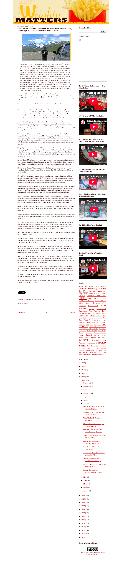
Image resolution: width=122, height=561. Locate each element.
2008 (83, 527)
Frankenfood (93, 305)
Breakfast (103, 294)
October (86, 390)
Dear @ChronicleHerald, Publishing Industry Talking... (94, 436)
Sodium (82, 348)
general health (101, 309)
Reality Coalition (84, 337)
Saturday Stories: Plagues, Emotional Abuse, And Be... (92, 442)
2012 (83, 513)
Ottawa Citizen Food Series (97, 327)
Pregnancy (89, 333)
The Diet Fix (83, 352)
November (86, 386)
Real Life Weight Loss (100, 335)
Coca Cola (92, 298)
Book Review (94, 293)
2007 (83, 530)
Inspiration (92, 318)
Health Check (90, 313)
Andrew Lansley (94, 286)
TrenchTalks (100, 352)
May (85, 477)
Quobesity (89, 335)
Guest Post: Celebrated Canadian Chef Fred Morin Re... (93, 448)
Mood (91, 325)
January (86, 491)
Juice (104, 318)
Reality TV (95, 337)
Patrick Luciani (102, 331)
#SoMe (81, 286)
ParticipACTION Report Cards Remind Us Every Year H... (92, 430)
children (83, 298)
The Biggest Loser (100, 350)
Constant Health (102, 298)
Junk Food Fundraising (88, 320)
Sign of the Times (100, 346)
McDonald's (101, 322)
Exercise (96, 303)
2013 (83, 509)
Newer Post (21, 312)
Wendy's (101, 354)
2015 (83, 502)
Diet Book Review (88, 301)
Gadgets (91, 309)
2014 (83, 506)
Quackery (82, 335)
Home (46, 312)
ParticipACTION (92, 331)
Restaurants (82, 343)
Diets (81, 303)
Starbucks (103, 348)
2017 (83, 495)
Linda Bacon (90, 322)
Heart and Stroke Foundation (92, 316)
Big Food (83, 291)
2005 (83, 537)
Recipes (104, 337)
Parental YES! (82, 331)
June (85, 404)
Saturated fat (93, 343)
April (85, 480)
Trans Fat (92, 352)
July (84, 400)
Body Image (83, 294)
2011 (83, 516)
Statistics (81, 350)
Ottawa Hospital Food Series (88, 329)
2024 (83, 363)
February (86, 487)
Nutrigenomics (97, 325)
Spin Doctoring (93, 348)
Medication (82, 325)
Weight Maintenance (93, 354)
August (85, 397)
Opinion (85, 326)
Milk (87, 324)
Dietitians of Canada (100, 301)
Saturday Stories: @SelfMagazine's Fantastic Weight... (94, 407)
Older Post (71, 312)
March (85, 484)
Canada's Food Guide (96, 295)
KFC (100, 320)
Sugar (86, 350)
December (86, 383)
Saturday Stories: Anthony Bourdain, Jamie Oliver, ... (92, 459)
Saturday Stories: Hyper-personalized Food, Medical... (93, 471)
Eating (88, 303)
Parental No (102, 329)
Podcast (81, 333)
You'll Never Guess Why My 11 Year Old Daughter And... (94, 465)
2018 (83, 380)
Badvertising (92, 288)
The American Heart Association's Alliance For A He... (93, 454)
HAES (99, 311)
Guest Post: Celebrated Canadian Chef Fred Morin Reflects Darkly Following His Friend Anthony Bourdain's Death (45, 29)
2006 (83, 534)
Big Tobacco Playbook (97, 291)
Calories (82, 295)
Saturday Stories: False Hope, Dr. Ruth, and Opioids (93, 425)
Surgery (91, 350)
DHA (80, 301)
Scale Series (91, 346)
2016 (83, 499)
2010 (83, 520)
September (87, 393)
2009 (83, 523)
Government (83, 311)
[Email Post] (43, 299)
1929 (86, 286)
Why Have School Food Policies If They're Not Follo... (94, 413)
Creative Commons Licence (95, 553)
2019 (83, 377)
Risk (88, 343)
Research (83, 339)
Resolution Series (99, 340)
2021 (83, 370)
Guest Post (25, 303)
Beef (100, 289)
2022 (83, 366)
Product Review (100, 333)
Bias (104, 288)
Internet (99, 318)
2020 (83, 373)
